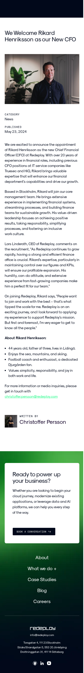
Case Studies (42, 579)
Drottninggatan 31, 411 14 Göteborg (41, 651)
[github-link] (35, 664)
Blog (42, 590)
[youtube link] (49, 664)
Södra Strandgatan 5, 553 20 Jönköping (42, 647)
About (42, 557)
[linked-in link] (42, 664)
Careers (42, 601)
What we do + (42, 568)
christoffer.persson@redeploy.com (31, 396)
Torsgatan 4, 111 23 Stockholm (41, 642)
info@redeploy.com (42, 635)
